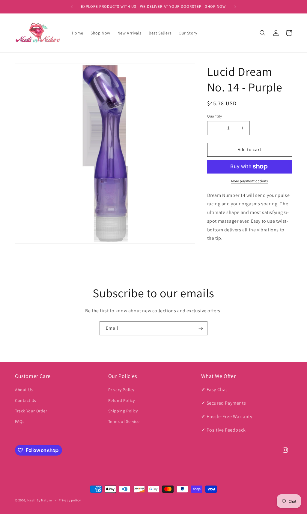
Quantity (214, 116)
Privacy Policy (121, 389)
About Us (24, 389)
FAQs (19, 421)
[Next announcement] (235, 6)
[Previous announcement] (71, 6)
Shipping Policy (123, 411)
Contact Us (25, 400)
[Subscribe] (200, 328)
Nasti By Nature (39, 500)
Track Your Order (31, 411)
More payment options (249, 181)
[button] (262, 33)
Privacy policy (70, 500)
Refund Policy (121, 400)
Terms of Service (124, 421)
